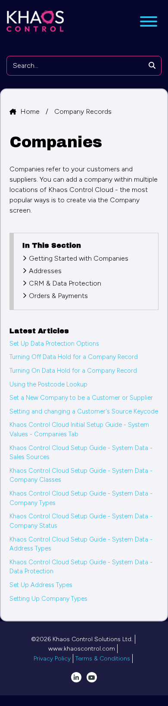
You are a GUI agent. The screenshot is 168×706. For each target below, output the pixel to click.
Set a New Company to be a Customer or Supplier (81, 398)
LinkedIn (76, 677)
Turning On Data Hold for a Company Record (73, 370)
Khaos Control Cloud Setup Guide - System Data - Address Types (80, 544)
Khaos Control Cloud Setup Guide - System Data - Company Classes (80, 475)
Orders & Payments (58, 296)
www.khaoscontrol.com (81, 648)
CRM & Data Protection (65, 283)
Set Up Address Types (40, 585)
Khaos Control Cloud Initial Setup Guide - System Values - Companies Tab (79, 429)
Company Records (83, 111)
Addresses (45, 271)
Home (30, 111)
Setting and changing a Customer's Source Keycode (83, 411)
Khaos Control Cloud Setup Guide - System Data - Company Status (80, 521)
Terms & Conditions (102, 658)
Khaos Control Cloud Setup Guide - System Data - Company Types (80, 498)
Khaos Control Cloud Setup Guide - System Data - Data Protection (80, 566)
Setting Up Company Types (48, 599)
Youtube (92, 677)
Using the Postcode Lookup (48, 384)
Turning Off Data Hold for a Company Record (73, 357)
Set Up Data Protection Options (54, 343)
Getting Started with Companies (78, 258)
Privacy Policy (52, 658)
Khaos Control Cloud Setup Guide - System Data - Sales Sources (80, 452)
